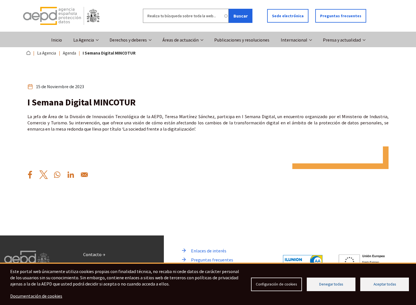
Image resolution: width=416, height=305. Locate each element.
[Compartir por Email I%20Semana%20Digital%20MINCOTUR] (84, 174)
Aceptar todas (385, 284)
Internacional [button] (294, 40)
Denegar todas (331, 284)
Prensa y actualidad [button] (342, 40)
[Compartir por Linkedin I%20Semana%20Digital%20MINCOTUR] (70, 174)
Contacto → (94, 254)
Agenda (69, 53)
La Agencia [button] (83, 40)
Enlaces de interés (208, 251)
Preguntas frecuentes (340, 15)
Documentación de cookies (36, 296)
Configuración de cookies (276, 284)
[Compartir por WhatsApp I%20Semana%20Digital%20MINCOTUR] (57, 174)
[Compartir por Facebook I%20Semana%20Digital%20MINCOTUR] (30, 174)
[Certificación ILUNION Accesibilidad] (303, 261)
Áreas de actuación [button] (180, 40)
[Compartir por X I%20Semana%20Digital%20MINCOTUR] (43, 174)
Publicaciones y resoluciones (241, 40)
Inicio (56, 40)
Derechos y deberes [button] (128, 40)
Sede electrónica (288, 15)
